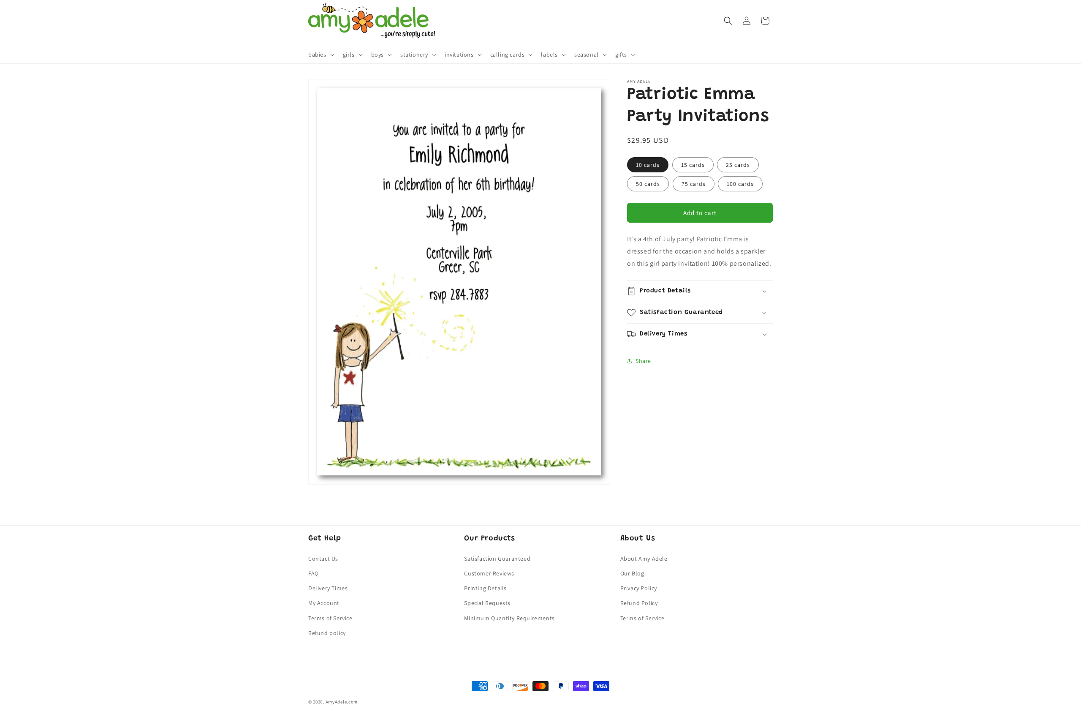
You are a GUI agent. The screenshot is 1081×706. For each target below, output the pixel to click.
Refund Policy (639, 603)
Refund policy (327, 633)
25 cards (738, 165)
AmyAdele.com (342, 702)
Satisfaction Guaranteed (497, 558)
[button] (320, 54)
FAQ (313, 573)
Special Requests (487, 603)
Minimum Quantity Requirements (509, 618)
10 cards (648, 165)
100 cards (740, 184)
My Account (324, 603)
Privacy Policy (638, 588)
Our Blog (632, 573)
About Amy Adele (644, 558)
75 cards (694, 184)
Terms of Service (330, 618)
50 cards (648, 184)
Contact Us (323, 558)
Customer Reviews (489, 573)
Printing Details (485, 588)
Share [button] (643, 360)
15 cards (693, 165)
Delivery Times (328, 588)
